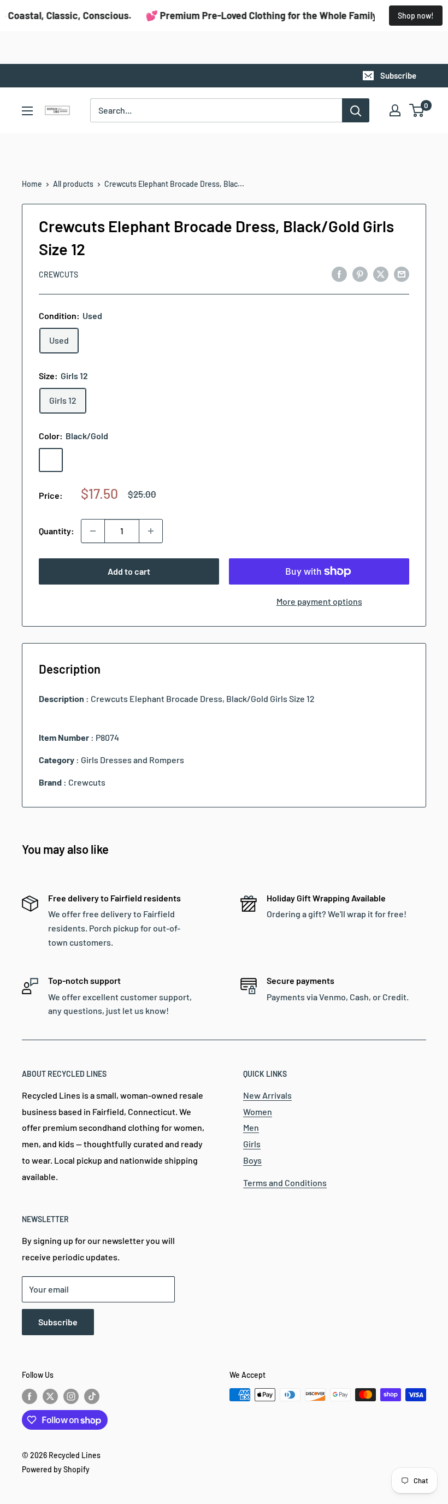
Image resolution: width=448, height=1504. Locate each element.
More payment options (319, 601)
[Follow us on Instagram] (71, 1395)
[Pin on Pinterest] (360, 273)
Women (257, 1111)
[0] (417, 110)
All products (73, 183)
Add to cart (129, 571)
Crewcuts (58, 274)
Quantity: (56, 531)
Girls (252, 1144)
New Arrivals (267, 1095)
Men (251, 1127)
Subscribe (398, 75)
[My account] (395, 110)
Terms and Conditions (285, 1182)
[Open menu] (27, 111)
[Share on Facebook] (339, 273)
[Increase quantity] (150, 531)
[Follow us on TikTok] (91, 1395)
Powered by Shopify (56, 1469)
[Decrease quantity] (92, 531)
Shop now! (416, 15)
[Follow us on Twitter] (50, 1395)
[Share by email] (401, 273)
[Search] (355, 110)
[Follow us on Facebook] (29, 1395)
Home (32, 183)
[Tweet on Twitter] (380, 273)
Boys (252, 1160)
